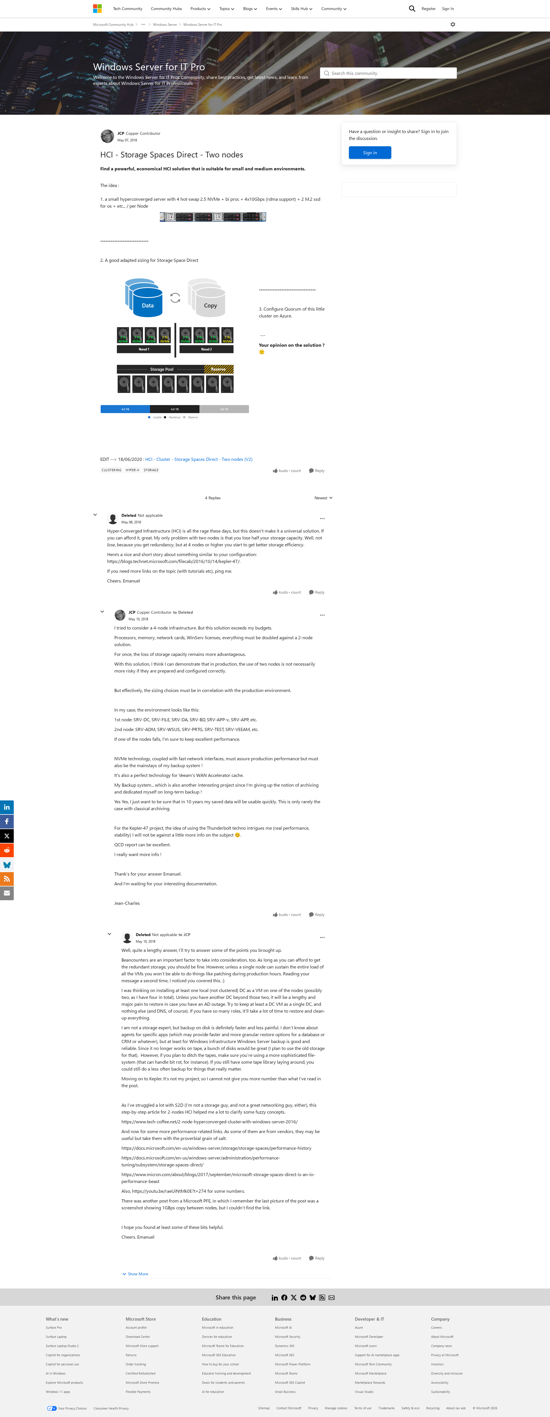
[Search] (412, 8)
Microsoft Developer (369, 1336)
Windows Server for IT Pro (202, 24)
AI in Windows (56, 1373)
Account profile (136, 1327)
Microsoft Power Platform (292, 1364)
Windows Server (165, 24)
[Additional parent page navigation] (143, 24)
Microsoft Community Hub (113, 24)
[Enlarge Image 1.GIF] (213, 217)
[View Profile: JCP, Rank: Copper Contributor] (107, 136)
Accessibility (439, 1382)
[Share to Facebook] (284, 1297)
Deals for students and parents (223, 1382)
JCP (120, 133)
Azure (359, 1327)
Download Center (138, 1336)
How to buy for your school (220, 1364)
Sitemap (264, 1408)
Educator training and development (226, 1373)
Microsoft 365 (284, 1355)
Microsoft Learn (366, 1346)
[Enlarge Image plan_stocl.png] (175, 349)
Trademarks (386, 1408)
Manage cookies (336, 1408)
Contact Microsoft (288, 1408)
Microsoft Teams (286, 1373)
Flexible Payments (138, 1391)
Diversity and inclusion (447, 1373)
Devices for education (217, 1336)
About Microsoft (442, 1336)
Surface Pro (54, 1327)
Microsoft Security (287, 1336)
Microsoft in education (217, 1327)
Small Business (285, 1391)
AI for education (213, 1391)
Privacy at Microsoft (445, 1355)
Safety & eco (410, 1408)
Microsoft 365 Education (219, 1355)
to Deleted (183, 612)
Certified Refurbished (140, 1373)
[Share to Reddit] (303, 1297)
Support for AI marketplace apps (377, 1355)
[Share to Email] (332, 1297)
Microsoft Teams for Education (223, 1346)
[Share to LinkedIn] (275, 1297)
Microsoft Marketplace (370, 1373)
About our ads (456, 1408)
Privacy (313, 1408)
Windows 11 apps (58, 1391)
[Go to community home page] (97, 8)
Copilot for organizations (63, 1355)
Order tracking (136, 1364)
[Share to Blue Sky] (313, 1297)
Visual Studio (364, 1391)
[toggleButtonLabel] (453, 24)
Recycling (432, 1408)
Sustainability (440, 1391)
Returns (131, 1355)
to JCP (184, 934)
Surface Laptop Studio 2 (62, 1346)
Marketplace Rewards (370, 1382)
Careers (436, 1327)
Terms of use (363, 1408)
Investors (437, 1364)
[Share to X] (294, 1297)
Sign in (370, 152)
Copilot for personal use (62, 1364)
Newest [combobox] (324, 498)
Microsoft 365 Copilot (290, 1382)
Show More (138, 1273)
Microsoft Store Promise (142, 1382)
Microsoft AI (283, 1327)
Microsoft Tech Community (373, 1364)
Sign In (448, 8)
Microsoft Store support (142, 1346)
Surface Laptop (56, 1336)
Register (429, 8)
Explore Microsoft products (64, 1382)
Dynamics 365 (284, 1346)
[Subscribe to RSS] (322, 1297)
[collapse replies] (95, 514)
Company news (441, 1346)
